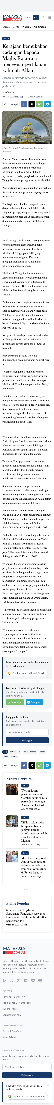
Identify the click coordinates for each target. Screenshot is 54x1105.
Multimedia (40, 26)
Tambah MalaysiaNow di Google (28, 673)
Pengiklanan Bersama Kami (16, 1002)
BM (36, 17)
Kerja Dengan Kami (12, 1014)
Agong (42, 751)
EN (28, 17)
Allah (6, 756)
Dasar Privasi (9, 1037)
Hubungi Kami (9, 1008)
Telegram (36, 702)
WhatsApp (16, 702)
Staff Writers (9, 92)
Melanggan (27, 740)
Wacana (26, 26)
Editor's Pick (15, 751)
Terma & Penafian (11, 1031)
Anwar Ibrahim (30, 751)
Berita (16, 26)
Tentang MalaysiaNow (13, 996)
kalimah (14, 756)
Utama (6, 26)
